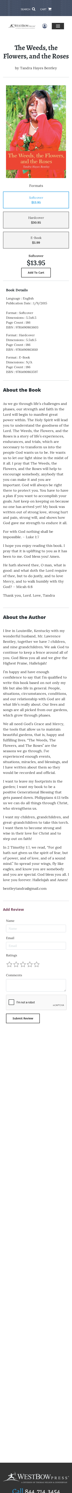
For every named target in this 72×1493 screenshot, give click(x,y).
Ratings (11, 955)
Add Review (13, 909)
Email (10, 938)
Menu (57, 26)
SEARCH (26, 9)
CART (43, 9)
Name (10, 921)
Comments (14, 975)
